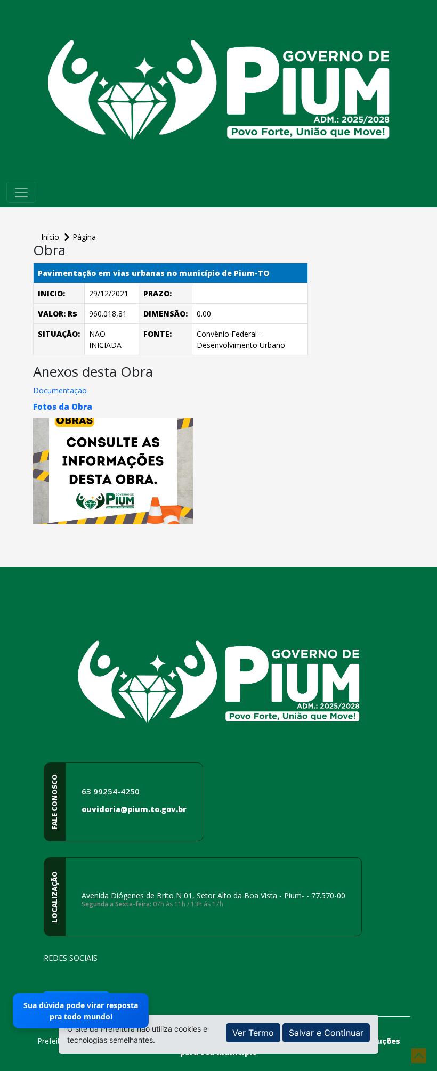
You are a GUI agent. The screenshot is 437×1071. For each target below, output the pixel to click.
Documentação (60, 390)
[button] (62, 406)
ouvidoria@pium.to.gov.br (134, 809)
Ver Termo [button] (253, 1032)
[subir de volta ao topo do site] (418, 1055)
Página (84, 237)
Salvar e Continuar (326, 1032)
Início (51, 237)
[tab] (170, 406)
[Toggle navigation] (21, 192)
